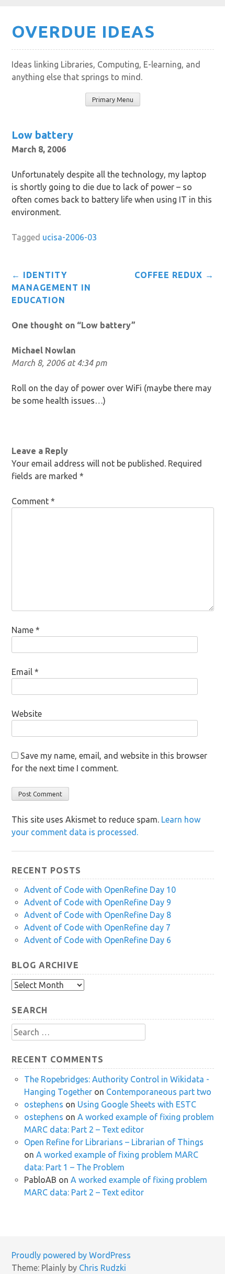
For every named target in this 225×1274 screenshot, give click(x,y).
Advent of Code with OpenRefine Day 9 (97, 902)
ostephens (43, 1104)
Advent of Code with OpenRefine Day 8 (97, 915)
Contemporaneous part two (158, 1091)
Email (25, 672)
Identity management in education (51, 287)
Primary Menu (112, 99)
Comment (33, 501)
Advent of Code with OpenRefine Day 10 (100, 889)
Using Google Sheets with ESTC (136, 1104)
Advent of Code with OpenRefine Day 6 (97, 940)
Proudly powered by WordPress (71, 1255)
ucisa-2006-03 (69, 237)
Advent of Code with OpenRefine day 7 (97, 927)
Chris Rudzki (102, 1267)
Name (26, 630)
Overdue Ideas (83, 31)
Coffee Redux (174, 275)
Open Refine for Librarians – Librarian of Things (114, 1142)
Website (27, 713)
